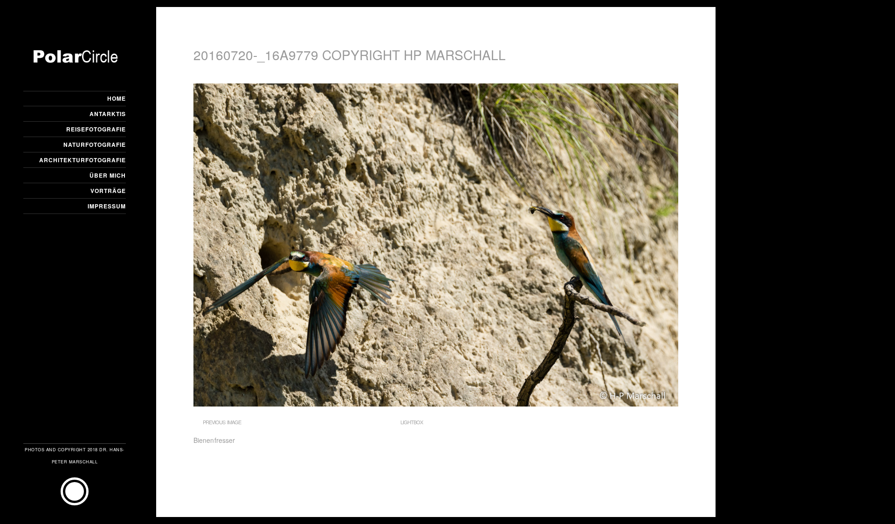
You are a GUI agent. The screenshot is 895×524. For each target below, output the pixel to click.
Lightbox (411, 422)
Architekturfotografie (82, 160)
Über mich (108, 175)
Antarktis (108, 114)
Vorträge (108, 190)
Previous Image (222, 422)
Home (116, 98)
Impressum (107, 206)
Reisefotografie (96, 129)
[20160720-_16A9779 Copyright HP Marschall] (435, 403)
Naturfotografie (94, 144)
